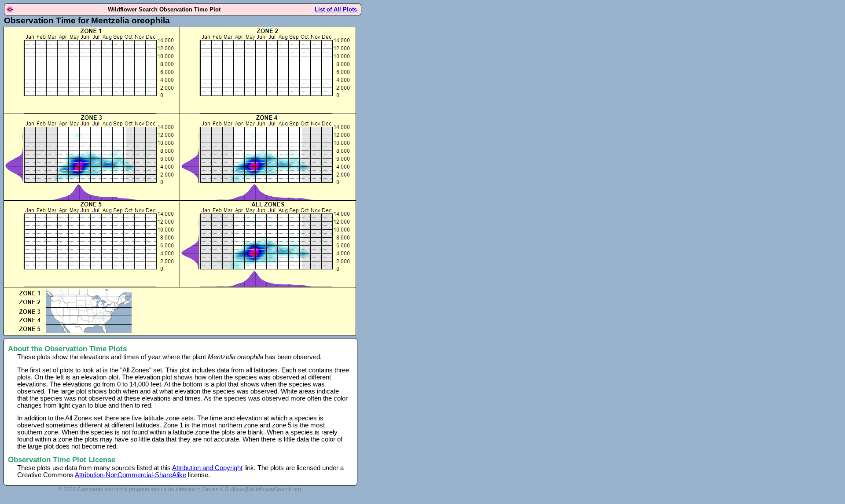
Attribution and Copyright (207, 467)
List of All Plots (337, 9)
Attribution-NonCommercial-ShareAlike (130, 474)
